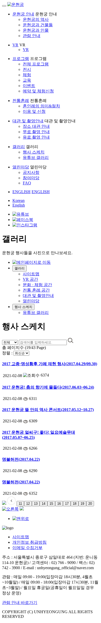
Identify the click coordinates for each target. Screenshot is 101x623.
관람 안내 (31, 35)
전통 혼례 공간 (36, 290)
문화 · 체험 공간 (37, 285)
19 (82, 504)
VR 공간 (30, 279)
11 (20, 504)
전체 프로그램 (36, 64)
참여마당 (31, 178)
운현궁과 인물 (36, 30)
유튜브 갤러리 (36, 157)
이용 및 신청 (34, 111)
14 (43, 504)
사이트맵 (31, 274)
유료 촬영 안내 (36, 137)
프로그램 (20, 58)
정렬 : (7, 353)
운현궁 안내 (23, 14)
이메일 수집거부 (27, 547)
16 (59, 504)
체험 (27, 75)
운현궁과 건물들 (38, 25)
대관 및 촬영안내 (28, 121)
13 (36, 504)
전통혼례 (20, 100)
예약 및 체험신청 (38, 91)
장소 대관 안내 (36, 126)
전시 (27, 69)
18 (74, 504)
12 (28, 504)
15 (51, 504)
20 (90, 504)
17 (67, 504)
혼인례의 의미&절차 (41, 106)
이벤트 (29, 85)
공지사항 (31, 172)
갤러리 (18, 146)
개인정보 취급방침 (29, 542)
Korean (18, 200)
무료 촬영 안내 (36, 132)
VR (15, 45)
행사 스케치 (34, 152)
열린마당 (20, 167)
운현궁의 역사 (36, 19)
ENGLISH (21, 192)
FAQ (27, 183)
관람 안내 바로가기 (19, 602)
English (18, 205)
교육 (27, 80)
